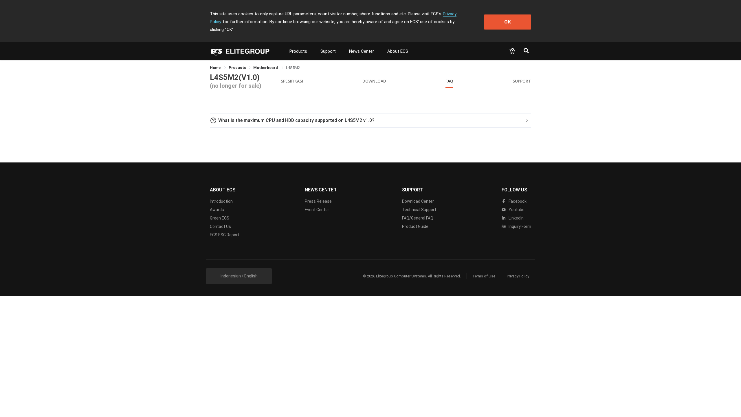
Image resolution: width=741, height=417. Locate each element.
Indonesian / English (239, 276)
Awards (217, 209)
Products (298, 51)
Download (374, 81)
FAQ (449, 81)
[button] (370, 120)
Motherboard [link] (266, 67)
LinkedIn (516, 218)
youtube (516, 209)
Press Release (318, 201)
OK (507, 22)
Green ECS (219, 218)
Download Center (418, 201)
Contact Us (220, 226)
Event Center (317, 209)
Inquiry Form (519, 226)
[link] (237, 67)
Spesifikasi (292, 81)
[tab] (370, 120)
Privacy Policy (518, 276)
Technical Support (419, 209)
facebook (517, 201)
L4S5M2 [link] (293, 67)
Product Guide (415, 226)
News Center (361, 51)
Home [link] (215, 67)
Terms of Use (483, 276)
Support (328, 51)
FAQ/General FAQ (417, 218)
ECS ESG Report (224, 235)
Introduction (221, 201)
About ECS (397, 51)
